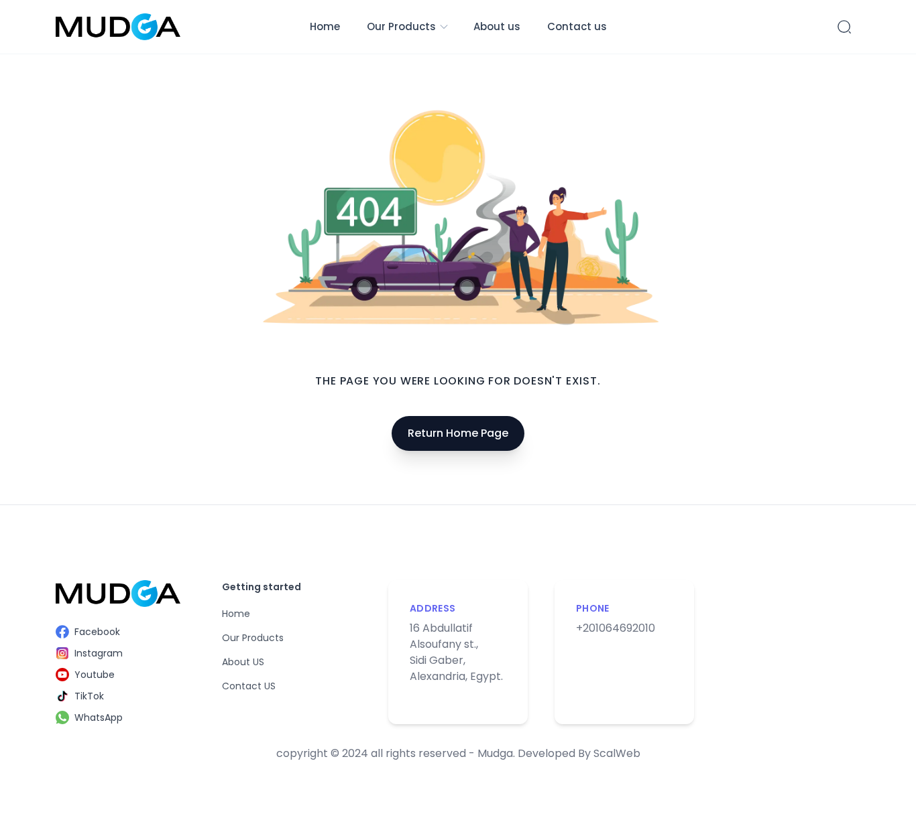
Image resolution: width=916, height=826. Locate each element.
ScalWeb (616, 753)
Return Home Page (458, 433)
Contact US (249, 686)
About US (243, 662)
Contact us (577, 26)
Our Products (401, 26)
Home (325, 26)
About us (496, 26)
